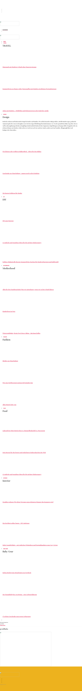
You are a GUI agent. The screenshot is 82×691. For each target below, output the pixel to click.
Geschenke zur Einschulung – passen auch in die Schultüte (21, 173)
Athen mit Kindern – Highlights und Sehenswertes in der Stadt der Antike (26, 111)
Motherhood (6, 265)
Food (4, 408)
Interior (5, 478)
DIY (4, 196)
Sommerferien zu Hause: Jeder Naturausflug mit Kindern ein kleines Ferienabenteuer (29, 89)
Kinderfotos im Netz (9, 311)
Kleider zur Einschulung (10, 361)
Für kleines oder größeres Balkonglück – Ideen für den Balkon (22, 151)
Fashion (5, 336)
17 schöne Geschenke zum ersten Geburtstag (17, 616)
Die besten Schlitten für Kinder (12, 193)
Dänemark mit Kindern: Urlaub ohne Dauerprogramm (19, 67)
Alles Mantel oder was (9, 404)
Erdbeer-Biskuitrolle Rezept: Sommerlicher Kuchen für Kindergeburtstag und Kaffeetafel (30, 262)
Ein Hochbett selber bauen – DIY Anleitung (16, 523)
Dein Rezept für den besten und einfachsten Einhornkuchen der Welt (24, 452)
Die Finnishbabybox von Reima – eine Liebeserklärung (20, 594)
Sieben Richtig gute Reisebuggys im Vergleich (17, 573)
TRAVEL (4, 42)
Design (4, 114)
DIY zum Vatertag (8, 221)
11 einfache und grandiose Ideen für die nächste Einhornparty (22, 243)
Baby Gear (5, 548)
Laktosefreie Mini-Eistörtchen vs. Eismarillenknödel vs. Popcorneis (24, 431)
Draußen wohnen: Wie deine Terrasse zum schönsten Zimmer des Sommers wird (28, 502)
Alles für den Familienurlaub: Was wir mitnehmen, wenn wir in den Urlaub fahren (28, 289)
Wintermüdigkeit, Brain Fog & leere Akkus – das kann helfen (21, 333)
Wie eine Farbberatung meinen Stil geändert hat (18, 383)
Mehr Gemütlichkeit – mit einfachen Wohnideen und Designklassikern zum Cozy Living (30, 545)
